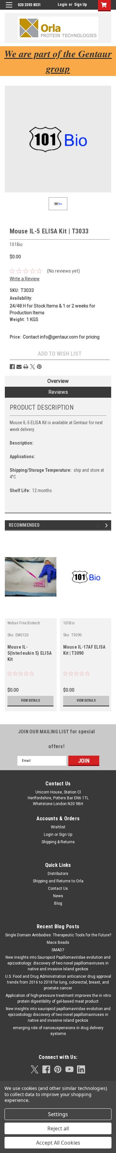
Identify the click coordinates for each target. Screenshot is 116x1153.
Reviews (58, 392)
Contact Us (58, 888)
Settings (58, 1114)
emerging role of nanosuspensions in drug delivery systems (58, 1031)
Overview (58, 381)
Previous (98, 525)
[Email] (19, 366)
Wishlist (58, 827)
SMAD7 (58, 950)
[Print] (25, 366)
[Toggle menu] (9, 9)
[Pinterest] (39, 366)
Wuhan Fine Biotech (23, 623)
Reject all (58, 1128)
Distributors (58, 873)
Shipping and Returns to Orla (58, 881)
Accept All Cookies (58, 1142)
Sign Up (80, 4)
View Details (30, 700)
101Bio (69, 623)
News (58, 896)
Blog (58, 903)
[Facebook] (12, 366)
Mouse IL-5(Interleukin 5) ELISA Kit (29, 653)
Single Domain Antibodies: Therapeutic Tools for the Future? (58, 935)
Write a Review (25, 278)
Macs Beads (58, 942)
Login (62, 4)
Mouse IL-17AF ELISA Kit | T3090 (84, 650)
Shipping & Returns (58, 842)
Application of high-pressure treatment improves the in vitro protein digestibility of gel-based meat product (58, 998)
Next (107, 525)
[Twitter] (32, 366)
